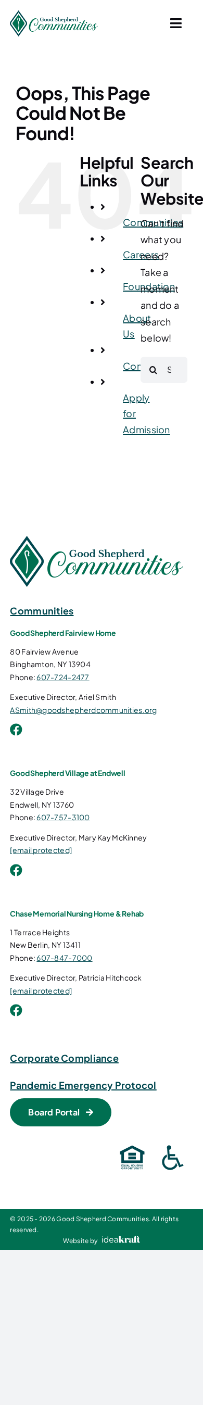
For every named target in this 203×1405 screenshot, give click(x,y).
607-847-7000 (64, 957)
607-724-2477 (62, 677)
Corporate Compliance (64, 1058)
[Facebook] (16, 729)
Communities (41, 611)
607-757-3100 (63, 817)
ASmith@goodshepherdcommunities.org (83, 709)
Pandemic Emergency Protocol (83, 1085)
